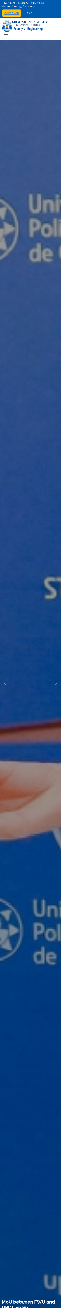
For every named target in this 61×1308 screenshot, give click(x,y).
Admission (11, 13)
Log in (28, 13)
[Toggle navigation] (6, 36)
